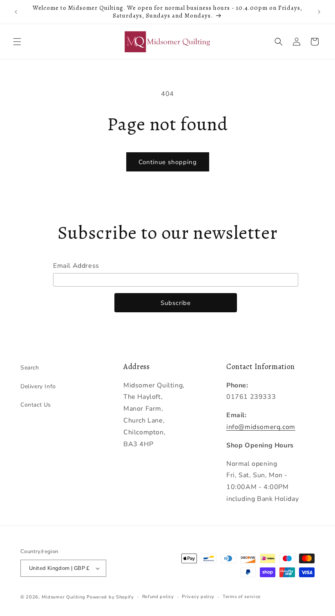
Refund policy (158, 597)
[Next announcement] (319, 12)
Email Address (76, 265)
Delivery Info (38, 386)
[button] (17, 42)
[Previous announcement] (16, 12)
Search (29, 367)
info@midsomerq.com (260, 427)
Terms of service (242, 597)
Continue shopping (167, 162)
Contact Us (35, 405)
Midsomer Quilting (63, 597)
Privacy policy (198, 597)
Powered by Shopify (110, 597)
